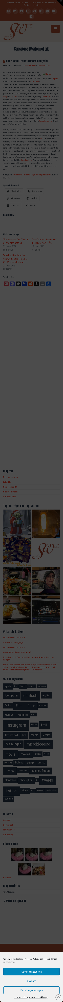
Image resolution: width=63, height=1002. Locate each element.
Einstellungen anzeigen (31, 990)
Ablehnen (31, 981)
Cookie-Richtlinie (21, 997)
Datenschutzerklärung (38, 997)
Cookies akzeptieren (32, 971)
